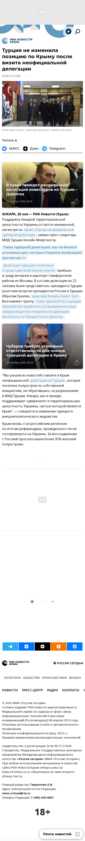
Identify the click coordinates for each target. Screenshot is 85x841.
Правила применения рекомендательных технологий (41, 738)
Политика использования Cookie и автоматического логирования (40, 727)
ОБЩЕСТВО (31, 678)
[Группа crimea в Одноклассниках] (58, 646)
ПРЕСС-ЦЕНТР (32, 690)
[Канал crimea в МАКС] (75, 646)
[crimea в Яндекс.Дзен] (42, 646)
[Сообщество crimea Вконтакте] (26, 646)
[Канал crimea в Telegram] (10, 646)
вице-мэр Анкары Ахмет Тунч (55, 296)
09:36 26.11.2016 (11, 76)
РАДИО (52, 690)
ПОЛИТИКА (12, 678)
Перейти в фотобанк (61, 130)
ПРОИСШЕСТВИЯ (54, 678)
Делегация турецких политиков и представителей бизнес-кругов (28, 268)
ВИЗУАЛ (75, 678)
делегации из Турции (47, 380)
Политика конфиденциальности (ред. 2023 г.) (34, 733)
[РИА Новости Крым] (17, 40)
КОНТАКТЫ (70, 690)
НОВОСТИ (10, 690)
